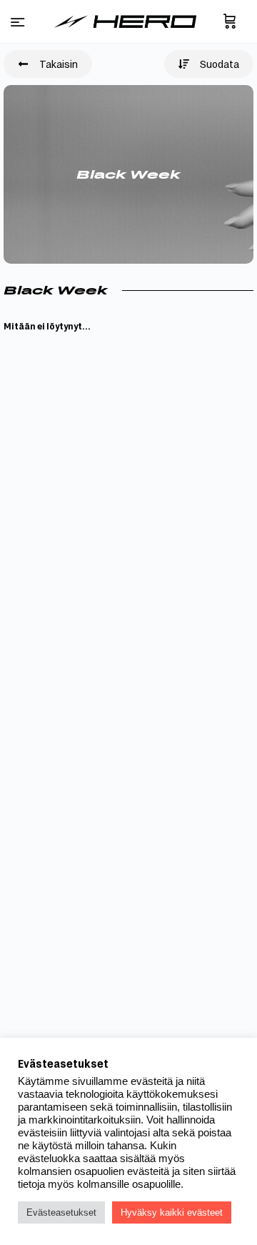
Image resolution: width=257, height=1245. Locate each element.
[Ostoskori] (230, 21)
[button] (48, 64)
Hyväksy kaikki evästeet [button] (172, 1212)
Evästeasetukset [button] (61, 1212)
